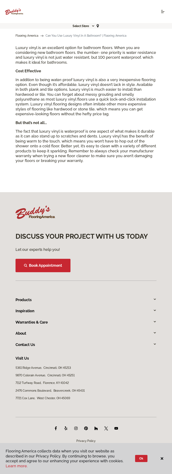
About (21, 333)
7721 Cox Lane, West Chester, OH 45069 (43, 398)
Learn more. (17, 466)
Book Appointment (45, 265)
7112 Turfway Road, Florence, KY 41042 (42, 383)
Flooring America (27, 35)
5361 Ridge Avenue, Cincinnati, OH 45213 (43, 367)
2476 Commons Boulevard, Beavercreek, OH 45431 (50, 390)
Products (24, 300)
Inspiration (25, 311)
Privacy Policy (85, 441)
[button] (84, 26)
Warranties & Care (32, 322)
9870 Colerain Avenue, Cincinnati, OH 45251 (45, 375)
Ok (141, 458)
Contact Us (25, 344)
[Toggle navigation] (163, 11)
